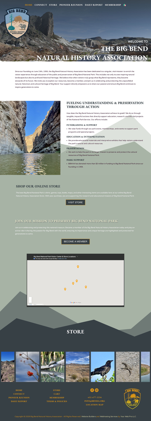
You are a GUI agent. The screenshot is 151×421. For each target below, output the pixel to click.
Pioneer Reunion (71, 5)
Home (28, 5)
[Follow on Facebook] (92, 390)
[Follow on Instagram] (97, 390)
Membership (113, 5)
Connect (41, 5)
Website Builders (89, 416)
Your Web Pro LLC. (128, 416)
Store (53, 5)
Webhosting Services (109, 416)
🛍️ (124, 5)
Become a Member (75, 241)
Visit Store (75, 202)
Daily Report (94, 5)
